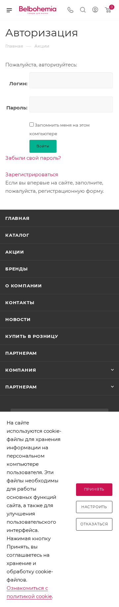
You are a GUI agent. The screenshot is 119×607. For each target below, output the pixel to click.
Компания (20, 370)
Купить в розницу (31, 336)
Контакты (19, 302)
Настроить (94, 507)
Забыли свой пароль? (33, 158)
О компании (23, 285)
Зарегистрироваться (31, 174)
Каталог (17, 235)
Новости (18, 319)
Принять (94, 489)
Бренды (16, 268)
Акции (14, 252)
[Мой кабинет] (95, 10)
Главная (17, 218)
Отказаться (94, 524)
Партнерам (21, 353)
